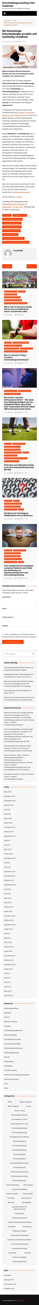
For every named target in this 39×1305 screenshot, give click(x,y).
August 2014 (8, 929)
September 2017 (10, 836)
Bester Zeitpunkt (13, 1106)
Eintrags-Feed (9, 1280)
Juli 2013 (7, 973)
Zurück (8, 266)
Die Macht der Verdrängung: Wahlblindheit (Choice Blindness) (18, 514)
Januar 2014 (8, 951)
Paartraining (8, 1066)
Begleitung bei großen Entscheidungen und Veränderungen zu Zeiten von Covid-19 (18, 675)
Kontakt (19, 197)
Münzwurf (11, 1202)
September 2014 (10, 925)
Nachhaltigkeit (26, 1202)
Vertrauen (27, 1253)
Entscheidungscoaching (12, 227)
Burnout (16, 501)
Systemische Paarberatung (19, 1235)
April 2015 (7, 898)
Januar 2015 (8, 911)
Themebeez (20, 1300)
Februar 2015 (8, 907)
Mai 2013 (7, 982)
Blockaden (8, 501)
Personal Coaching (26, 348)
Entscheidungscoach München (19, 1137)
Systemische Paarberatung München (19, 1240)
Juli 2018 (7, 809)
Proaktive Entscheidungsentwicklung (16, 242)
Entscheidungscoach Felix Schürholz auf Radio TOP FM (17, 692)
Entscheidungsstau (19, 1167)
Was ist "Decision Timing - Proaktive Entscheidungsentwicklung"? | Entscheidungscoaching (16, 757)
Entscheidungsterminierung (13, 300)
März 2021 (8, 792)
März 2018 (8, 818)
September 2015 (10, 885)
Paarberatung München (19, 1218)
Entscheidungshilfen (19, 1159)
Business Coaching (10, 291)
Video (6, 1088)
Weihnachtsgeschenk (19, 1261)
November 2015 (9, 876)
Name (4, 608)
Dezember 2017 (9, 827)
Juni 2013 (7, 978)
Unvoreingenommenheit (19, 1248)
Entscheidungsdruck (19, 1141)
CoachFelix (7, 41)
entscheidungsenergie (19, 1145)
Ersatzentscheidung (12, 1185)
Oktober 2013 (9, 960)
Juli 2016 (7, 863)
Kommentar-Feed (10, 1284)
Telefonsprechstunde (19, 192)
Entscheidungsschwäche (12, 297)
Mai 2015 (7, 894)
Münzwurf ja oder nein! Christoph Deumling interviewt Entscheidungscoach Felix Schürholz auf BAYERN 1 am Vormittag (18, 683)
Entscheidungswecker (11, 348)
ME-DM (26, 452)
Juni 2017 (7, 845)
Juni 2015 (7, 889)
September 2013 (10, 964)
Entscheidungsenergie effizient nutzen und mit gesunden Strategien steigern (18, 669)
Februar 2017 (8, 854)
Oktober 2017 (9, 832)
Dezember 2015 (9, 871)
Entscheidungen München (13, 219)
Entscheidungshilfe (11, 234)
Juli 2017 (7, 840)
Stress (21, 509)
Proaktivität (11, 1226)
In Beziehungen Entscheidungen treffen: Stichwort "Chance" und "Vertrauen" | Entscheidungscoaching (17, 748)
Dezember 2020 (9, 796)
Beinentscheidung (25, 1102)
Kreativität (11, 1198)
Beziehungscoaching (11, 1008)
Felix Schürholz (28, 1185)
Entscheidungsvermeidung (19, 1176)
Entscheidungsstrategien (20, 342)
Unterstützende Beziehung (19, 1244)
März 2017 (8, 849)
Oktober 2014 (9, 920)
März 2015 (8, 902)
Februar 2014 (8, 947)
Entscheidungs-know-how (19, 1124)
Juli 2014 (7, 933)
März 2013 (8, 991)
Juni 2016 (7, 867)
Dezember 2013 (9, 956)
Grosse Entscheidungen (19, 1189)
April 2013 (7, 987)
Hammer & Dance (12, 1194)
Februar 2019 (8, 805)
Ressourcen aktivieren (11, 461)
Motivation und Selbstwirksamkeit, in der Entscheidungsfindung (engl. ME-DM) (19, 467)
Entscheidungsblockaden (19, 1128)
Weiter (30, 266)
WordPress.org (9, 1288)
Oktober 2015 (9, 880)
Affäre (10, 1102)
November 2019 (9, 801)
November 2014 (9, 916)
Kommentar (7, 597)
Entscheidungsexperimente (13, 503)
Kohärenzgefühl (27, 1194)
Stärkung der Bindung (19, 1231)
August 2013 (8, 969)
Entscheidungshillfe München (14, 238)
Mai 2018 (7, 814)
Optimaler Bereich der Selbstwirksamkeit (19, 1208)
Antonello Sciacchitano (12, 774)
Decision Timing (21, 215)
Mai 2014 (7, 938)
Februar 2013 (8, 995)
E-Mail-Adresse (8, 617)
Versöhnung (12, 1253)
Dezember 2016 (9, 858)
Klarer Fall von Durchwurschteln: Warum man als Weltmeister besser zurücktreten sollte (18, 309)
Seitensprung (27, 1226)
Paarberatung (27, 751)
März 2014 (8, 942)
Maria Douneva (26, 1198)
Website (5, 626)
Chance (7, 215)
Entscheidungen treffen (12, 223)
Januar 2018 (8, 823)
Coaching (22, 291)
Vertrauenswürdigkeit (19, 1257)
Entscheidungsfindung (12, 231)
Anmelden (7, 1275)
